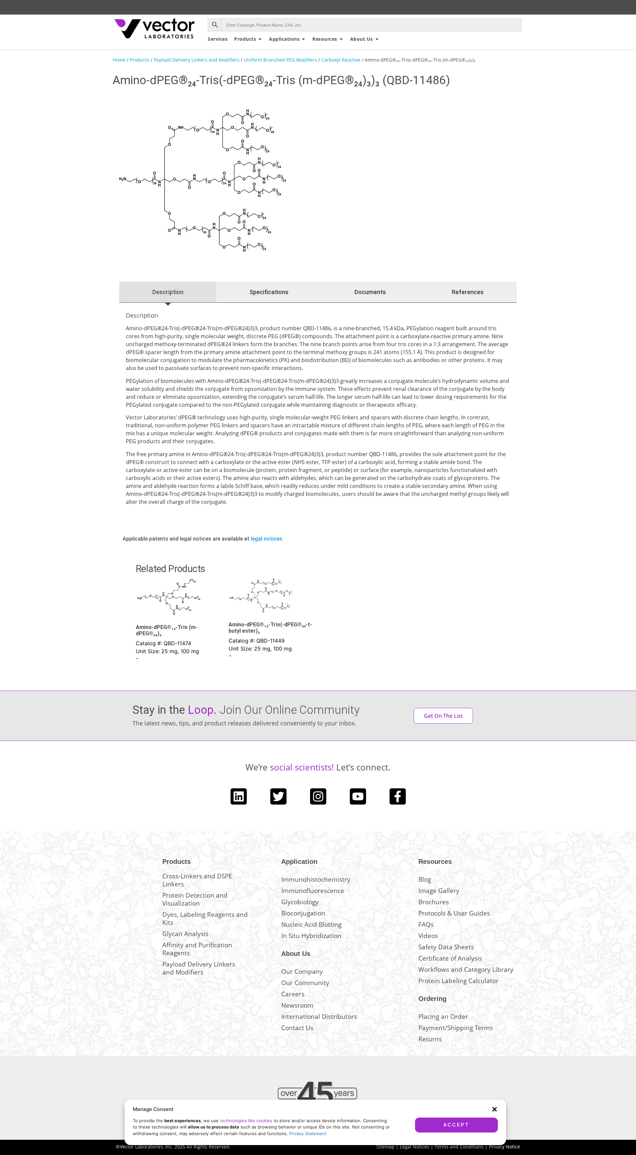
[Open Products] (260, 38)
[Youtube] (358, 796)
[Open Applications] (303, 38)
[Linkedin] (239, 796)
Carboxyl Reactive (340, 60)
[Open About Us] (377, 38)
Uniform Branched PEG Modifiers (280, 60)
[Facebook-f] (398, 796)
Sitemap (385, 1146)
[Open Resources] (341, 38)
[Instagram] (318, 796)
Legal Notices (414, 1146)
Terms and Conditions (459, 1146)
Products (139, 60)
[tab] (167, 292)
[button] (494, 1109)
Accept (456, 1125)
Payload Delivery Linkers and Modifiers (196, 60)
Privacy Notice (504, 1146)
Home (119, 60)
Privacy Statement (308, 1133)
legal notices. (267, 539)
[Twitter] (278, 796)
